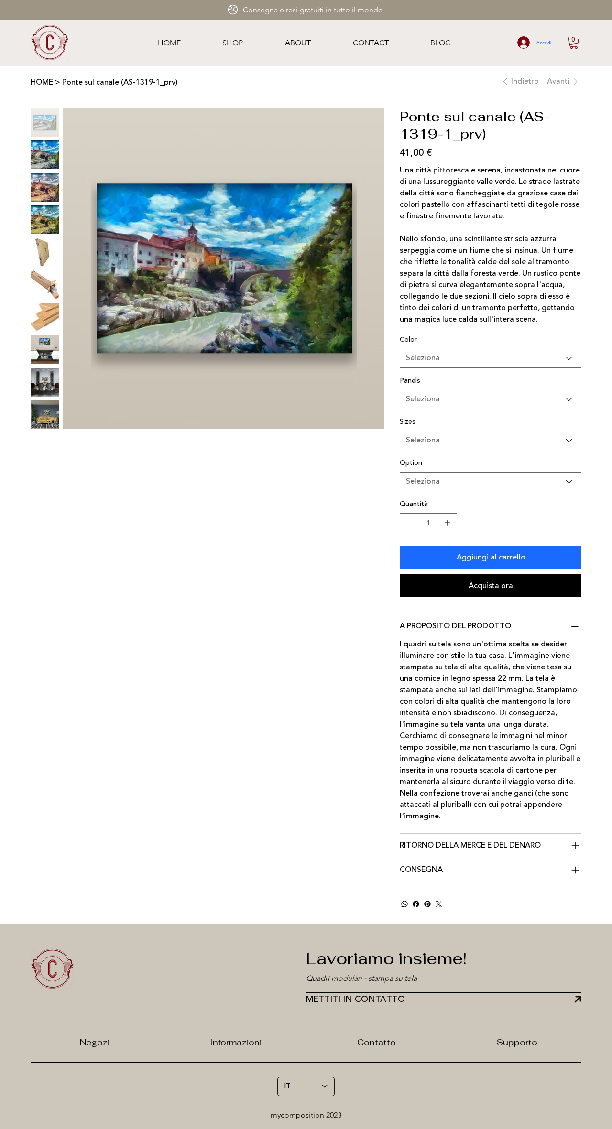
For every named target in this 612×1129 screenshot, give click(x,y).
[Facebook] (416, 904)
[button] (574, 43)
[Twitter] (439, 904)
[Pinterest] (427, 904)
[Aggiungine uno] (447, 522)
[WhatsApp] (404, 904)
